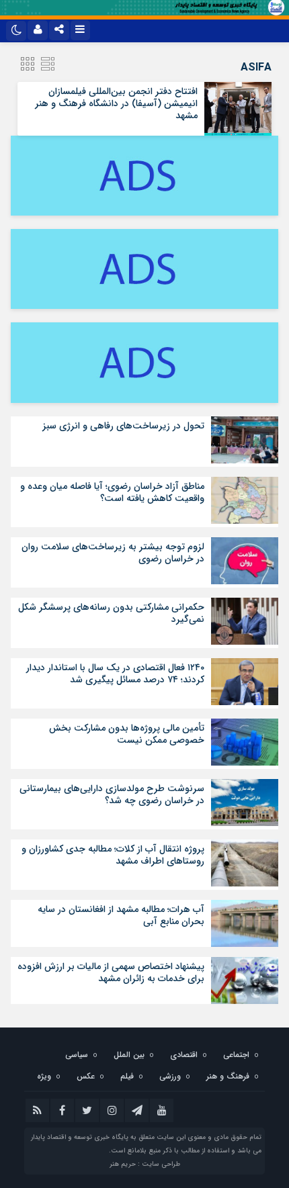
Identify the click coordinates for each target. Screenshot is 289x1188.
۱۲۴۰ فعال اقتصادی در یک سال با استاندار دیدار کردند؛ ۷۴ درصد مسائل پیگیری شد (115, 673)
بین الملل (129, 1054)
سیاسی (76, 1054)
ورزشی (170, 1076)
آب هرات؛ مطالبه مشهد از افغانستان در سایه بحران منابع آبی (121, 915)
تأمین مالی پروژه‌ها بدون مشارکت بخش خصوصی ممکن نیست (126, 734)
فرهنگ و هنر (227, 1076)
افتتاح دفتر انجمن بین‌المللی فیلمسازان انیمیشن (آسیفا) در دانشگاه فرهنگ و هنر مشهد (116, 103)
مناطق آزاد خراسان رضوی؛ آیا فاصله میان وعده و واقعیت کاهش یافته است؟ (112, 492)
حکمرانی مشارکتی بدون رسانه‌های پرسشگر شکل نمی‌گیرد (111, 613)
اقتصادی (184, 1054)
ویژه (44, 1076)
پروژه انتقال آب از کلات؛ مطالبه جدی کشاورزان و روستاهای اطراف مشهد (113, 854)
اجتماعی (236, 1054)
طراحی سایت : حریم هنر (145, 1164)
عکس (86, 1076)
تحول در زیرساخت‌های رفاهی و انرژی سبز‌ (123, 425)
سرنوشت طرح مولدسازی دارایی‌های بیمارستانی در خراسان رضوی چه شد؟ (111, 794)
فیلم (127, 1076)
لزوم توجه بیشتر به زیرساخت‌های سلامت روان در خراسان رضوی (113, 552)
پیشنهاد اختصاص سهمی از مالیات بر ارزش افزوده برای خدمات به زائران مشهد (110, 972)
